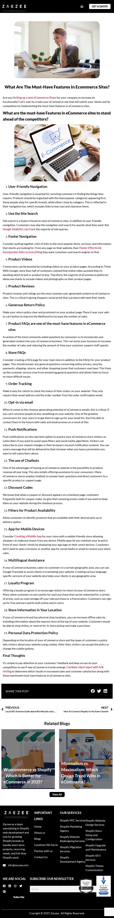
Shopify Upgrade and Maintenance (96, 847)
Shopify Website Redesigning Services (72, 839)
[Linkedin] (11, 886)
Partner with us (43, 851)
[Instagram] (16, 886)
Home (37, 826)
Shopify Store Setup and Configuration (94, 835)
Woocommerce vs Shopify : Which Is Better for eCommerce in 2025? (27, 775)
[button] (82, 6)
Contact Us (41, 857)
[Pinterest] (5, 891)
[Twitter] (22, 886)
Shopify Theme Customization (94, 868)
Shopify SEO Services (93, 857)
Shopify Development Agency (73, 859)
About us (39, 832)
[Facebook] (5, 886)
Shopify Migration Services (70, 849)
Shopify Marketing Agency (71, 828)
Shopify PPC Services (73, 820)
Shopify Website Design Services (95, 822)
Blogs (37, 838)
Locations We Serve (46, 844)
